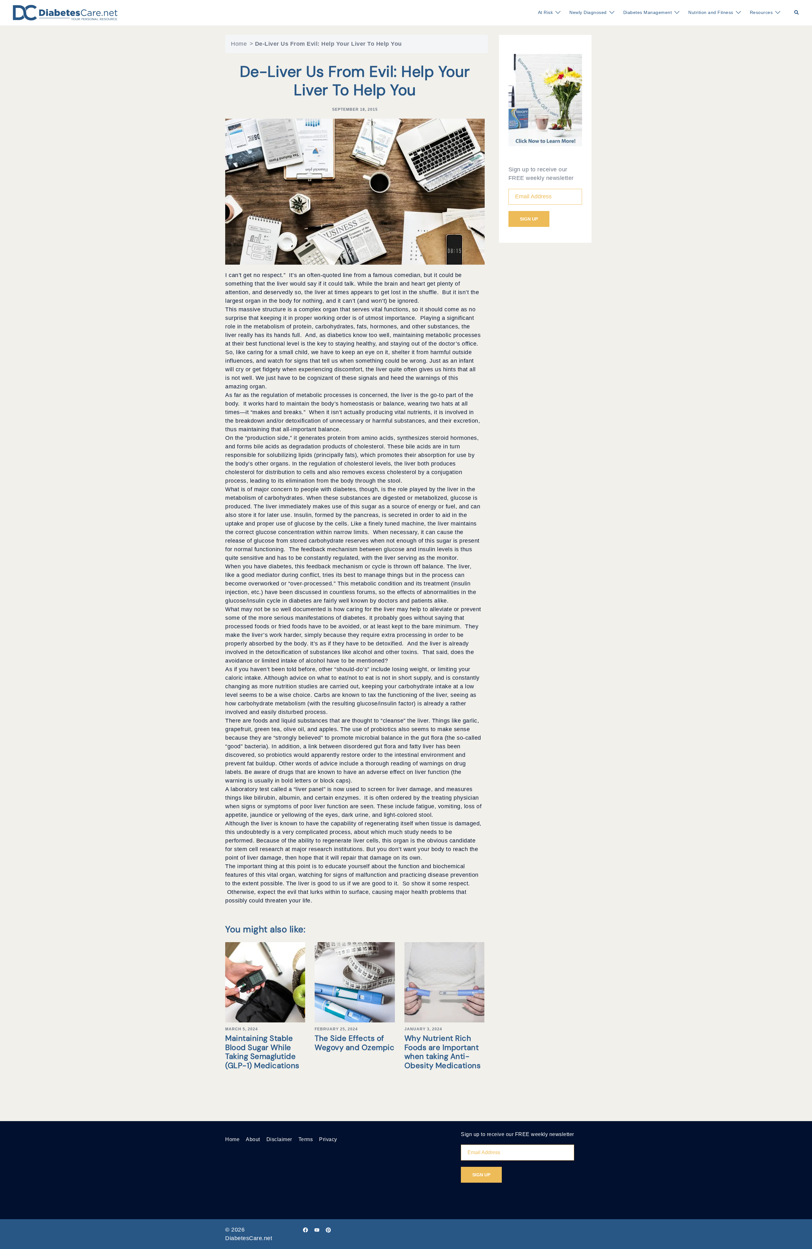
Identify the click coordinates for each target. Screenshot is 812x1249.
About (253, 1139)
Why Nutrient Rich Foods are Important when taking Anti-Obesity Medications (442, 1051)
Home (239, 44)
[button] (796, 12)
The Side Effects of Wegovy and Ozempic (354, 1042)
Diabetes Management (647, 12)
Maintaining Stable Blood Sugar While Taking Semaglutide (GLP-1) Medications (262, 1051)
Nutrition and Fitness (710, 12)
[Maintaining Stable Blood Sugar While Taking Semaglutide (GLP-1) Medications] (265, 982)
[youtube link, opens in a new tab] (316, 1229)
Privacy (328, 1139)
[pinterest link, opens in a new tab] (328, 1229)
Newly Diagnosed (588, 12)
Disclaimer (279, 1139)
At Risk (545, 12)
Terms (305, 1139)
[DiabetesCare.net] (65, 12)
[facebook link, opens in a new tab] (305, 1229)
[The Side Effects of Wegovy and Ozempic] (355, 982)
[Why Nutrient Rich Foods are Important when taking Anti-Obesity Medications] (444, 982)
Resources (761, 12)
